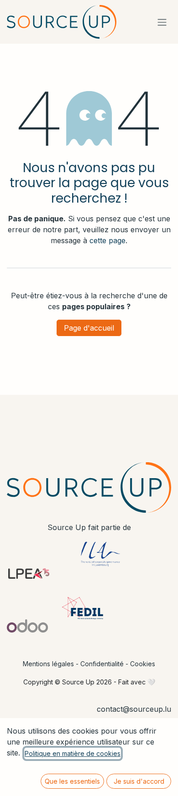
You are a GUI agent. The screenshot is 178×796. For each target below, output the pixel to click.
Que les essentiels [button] (72, 781)
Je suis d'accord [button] (139, 781)
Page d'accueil (89, 327)
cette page (107, 240)
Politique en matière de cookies (72, 753)
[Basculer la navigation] (162, 21)
